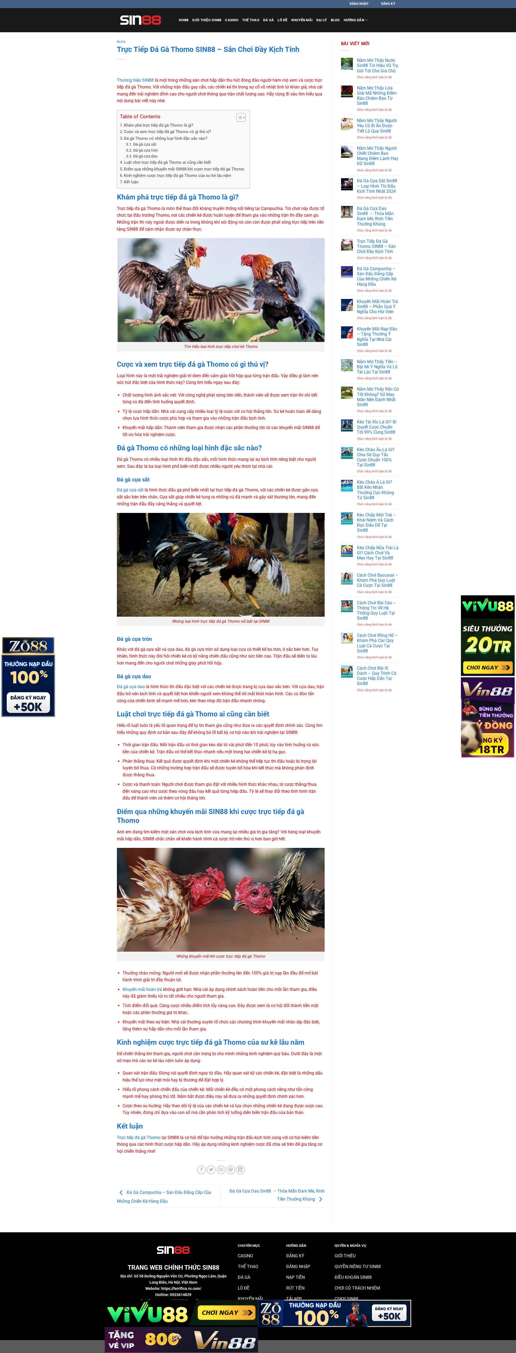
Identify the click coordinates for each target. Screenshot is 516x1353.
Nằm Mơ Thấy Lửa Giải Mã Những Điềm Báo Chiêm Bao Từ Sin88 (377, 95)
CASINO (231, 20)
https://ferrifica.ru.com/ (181, 1288)
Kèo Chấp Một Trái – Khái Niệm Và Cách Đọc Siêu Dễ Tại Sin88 (376, 522)
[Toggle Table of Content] (238, 117)
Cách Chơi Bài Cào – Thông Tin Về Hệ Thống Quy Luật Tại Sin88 (376, 610)
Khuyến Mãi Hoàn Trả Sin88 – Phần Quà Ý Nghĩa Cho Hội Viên (377, 306)
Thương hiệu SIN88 (135, 80)
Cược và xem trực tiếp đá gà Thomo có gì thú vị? (167, 131)
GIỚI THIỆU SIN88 (206, 20)
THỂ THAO (250, 20)
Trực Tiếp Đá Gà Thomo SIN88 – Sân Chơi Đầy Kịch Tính (376, 246)
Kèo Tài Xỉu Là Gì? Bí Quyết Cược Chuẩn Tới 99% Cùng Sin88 (376, 427)
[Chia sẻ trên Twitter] (211, 1169)
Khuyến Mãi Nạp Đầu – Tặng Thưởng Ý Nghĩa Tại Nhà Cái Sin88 (377, 336)
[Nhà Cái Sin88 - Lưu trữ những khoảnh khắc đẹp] (144, 20)
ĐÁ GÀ (268, 20)
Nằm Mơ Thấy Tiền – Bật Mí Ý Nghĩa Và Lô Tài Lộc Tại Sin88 (377, 366)
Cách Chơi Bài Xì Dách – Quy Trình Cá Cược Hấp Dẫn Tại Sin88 (376, 676)
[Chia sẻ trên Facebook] (201, 1169)
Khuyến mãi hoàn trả (142, 989)
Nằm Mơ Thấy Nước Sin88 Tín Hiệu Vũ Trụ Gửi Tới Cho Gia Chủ (377, 65)
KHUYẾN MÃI (302, 20)
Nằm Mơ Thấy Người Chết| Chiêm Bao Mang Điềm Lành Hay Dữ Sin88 (377, 156)
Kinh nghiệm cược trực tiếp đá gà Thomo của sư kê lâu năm (177, 175)
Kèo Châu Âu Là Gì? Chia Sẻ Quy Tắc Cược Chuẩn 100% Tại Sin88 (376, 457)
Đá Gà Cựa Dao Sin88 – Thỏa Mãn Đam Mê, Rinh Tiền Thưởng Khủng (375, 216)
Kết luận (131, 182)
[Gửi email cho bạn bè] (221, 1169)
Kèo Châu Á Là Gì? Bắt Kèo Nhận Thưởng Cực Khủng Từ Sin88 (375, 490)
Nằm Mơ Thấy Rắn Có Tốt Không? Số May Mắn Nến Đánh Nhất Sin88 (378, 397)
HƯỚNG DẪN (354, 20)
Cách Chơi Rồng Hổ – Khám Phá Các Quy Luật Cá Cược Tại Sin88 (377, 643)
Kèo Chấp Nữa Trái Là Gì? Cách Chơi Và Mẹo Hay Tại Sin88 (378, 553)
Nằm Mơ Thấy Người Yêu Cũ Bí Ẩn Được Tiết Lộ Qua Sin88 (377, 125)
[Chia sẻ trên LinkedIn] (240, 1169)
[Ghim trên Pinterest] (230, 1169)
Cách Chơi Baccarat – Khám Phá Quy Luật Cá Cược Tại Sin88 (377, 580)
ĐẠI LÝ (321, 20)
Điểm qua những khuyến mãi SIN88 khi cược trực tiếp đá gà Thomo (184, 169)
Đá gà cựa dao (145, 156)
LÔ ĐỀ (282, 20)
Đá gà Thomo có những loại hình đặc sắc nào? (165, 138)
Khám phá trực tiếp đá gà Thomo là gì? (158, 125)
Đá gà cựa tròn (145, 150)
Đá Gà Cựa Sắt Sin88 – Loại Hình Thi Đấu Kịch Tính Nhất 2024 (377, 186)
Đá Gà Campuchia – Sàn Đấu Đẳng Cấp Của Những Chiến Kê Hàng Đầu (376, 276)
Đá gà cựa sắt (144, 144)
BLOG (335, 20)
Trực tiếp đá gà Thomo (138, 1137)
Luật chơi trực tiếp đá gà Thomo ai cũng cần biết (167, 162)
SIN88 (183, 20)
